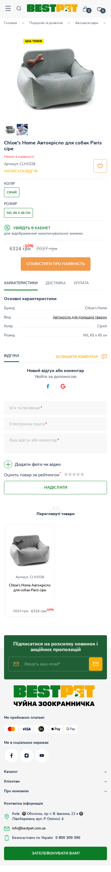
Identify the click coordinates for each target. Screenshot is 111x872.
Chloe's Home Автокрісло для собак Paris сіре (30, 588)
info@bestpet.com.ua (29, 828)
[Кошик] (87, 9)
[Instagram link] (26, 755)
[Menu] (8, 9)
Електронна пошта (27, 424)
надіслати (55, 487)
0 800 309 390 (68, 837)
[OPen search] (19, 9)
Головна (10, 23)
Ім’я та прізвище (24, 408)
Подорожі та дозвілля (46, 23)
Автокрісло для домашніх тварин (80, 317)
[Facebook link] (11, 755)
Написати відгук (21, 171)
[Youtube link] (41, 755)
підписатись (95, 664)
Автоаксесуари (86, 23)
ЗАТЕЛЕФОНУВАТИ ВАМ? (55, 853)
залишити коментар (77, 357)
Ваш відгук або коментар (33, 440)
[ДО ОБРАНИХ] (100, 166)
